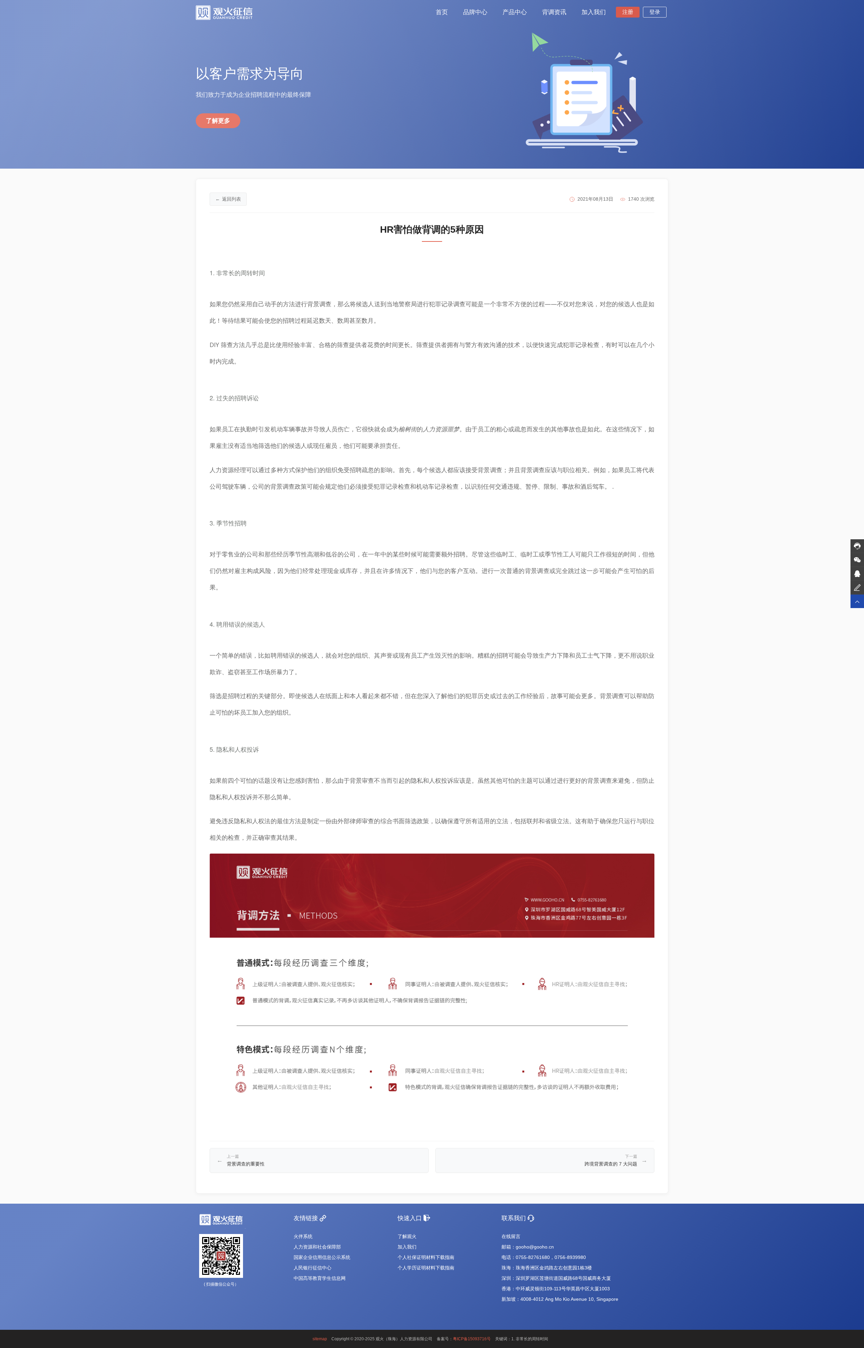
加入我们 (407, 1247)
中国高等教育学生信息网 (320, 1278)
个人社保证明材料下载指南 (426, 1257)
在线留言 (511, 1236)
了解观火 (407, 1236)
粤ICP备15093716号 (472, 1339)
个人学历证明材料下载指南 (426, 1267)
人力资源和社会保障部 (317, 1247)
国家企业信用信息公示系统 (322, 1257)
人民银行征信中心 (312, 1267)
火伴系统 (303, 1236)
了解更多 (218, 120)
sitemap (320, 1339)
